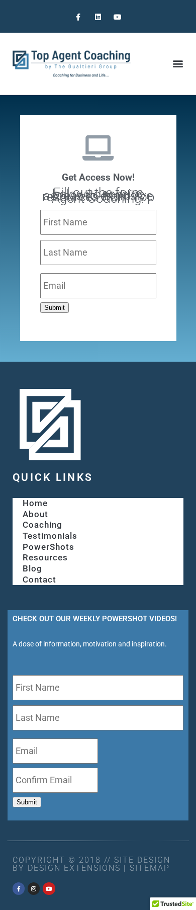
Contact (39, 579)
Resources (45, 557)
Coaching (42, 525)
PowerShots (48, 547)
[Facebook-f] (78, 17)
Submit (54, 307)
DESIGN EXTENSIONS (74, 868)
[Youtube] (118, 17)
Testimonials (50, 536)
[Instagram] (34, 888)
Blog (32, 568)
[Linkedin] (98, 17)
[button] (177, 63)
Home (35, 503)
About (35, 514)
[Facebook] (19, 888)
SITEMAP (150, 868)
